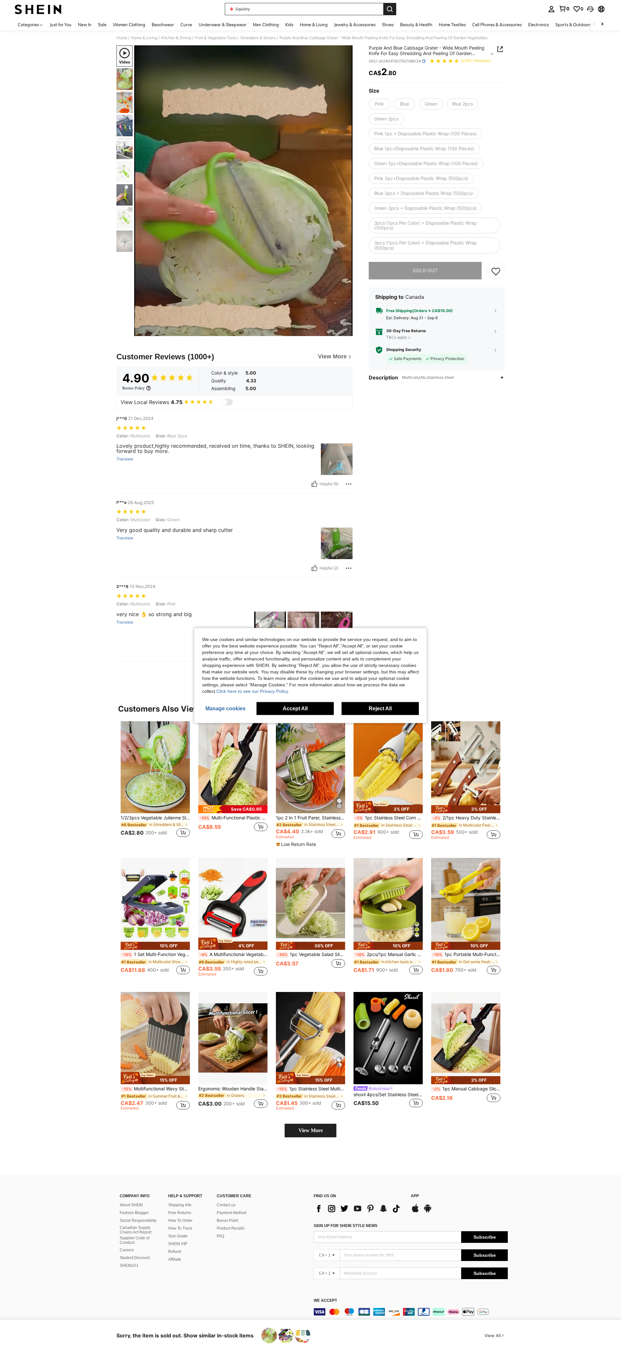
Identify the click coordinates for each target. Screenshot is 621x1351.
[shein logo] (38, 9)
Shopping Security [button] (403, 350)
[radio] (379, 103)
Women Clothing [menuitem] (129, 24)
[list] (359, 1208)
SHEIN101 (129, 1265)
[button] (590, 9)
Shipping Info (179, 1205)
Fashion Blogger (134, 1212)
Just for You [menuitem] (60, 24)
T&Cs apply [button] (396, 337)
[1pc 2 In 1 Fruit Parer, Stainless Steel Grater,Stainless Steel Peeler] (310, 767)
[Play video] (243, 190)
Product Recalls (231, 1228)
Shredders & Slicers (258, 38)
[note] (232, 809)
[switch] (227, 402)
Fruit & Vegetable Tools (215, 38)
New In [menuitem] (85, 24)
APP (415, 1196)
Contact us (226, 1205)
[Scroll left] (594, 24)
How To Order (180, 1220)
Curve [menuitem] (186, 24)
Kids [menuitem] (289, 24)
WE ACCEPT (325, 1301)
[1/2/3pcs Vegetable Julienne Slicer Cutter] (155, 767)
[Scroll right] (602, 24)
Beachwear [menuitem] (163, 24)
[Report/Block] (349, 484)
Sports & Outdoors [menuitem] (573, 24)
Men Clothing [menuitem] (266, 24)
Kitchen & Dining (176, 38)
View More (311, 1130)
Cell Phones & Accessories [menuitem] (497, 24)
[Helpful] (314, 484)
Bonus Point (227, 1220)
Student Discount (135, 1257)
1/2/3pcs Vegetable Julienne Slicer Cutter (155, 817)
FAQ (220, 1236)
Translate (124, 459)
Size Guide (178, 1236)
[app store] (415, 1211)
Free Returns (179, 1212)
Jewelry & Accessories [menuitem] (355, 24)
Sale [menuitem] (102, 24)
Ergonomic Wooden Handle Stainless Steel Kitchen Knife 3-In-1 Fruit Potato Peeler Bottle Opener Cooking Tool (232, 1088)
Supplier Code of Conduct (134, 1240)
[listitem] (155, 783)
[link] (564, 9)
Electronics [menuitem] (538, 24)
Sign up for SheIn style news (345, 1225)
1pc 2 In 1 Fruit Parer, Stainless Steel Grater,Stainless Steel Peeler (310, 817)
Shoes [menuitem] (388, 24)
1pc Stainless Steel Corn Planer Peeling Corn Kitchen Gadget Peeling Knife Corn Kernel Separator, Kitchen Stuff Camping (389, 817)
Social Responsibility (138, 1220)
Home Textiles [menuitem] (452, 24)
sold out (425, 271)
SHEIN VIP (177, 1244)
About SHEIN (131, 1205)
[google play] (427, 1211)
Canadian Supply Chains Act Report (135, 1229)
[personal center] (551, 9)
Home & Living (144, 38)
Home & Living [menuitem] (314, 24)
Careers (127, 1250)
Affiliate (174, 1259)
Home (121, 38)
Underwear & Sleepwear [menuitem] (222, 24)
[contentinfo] (411, 1312)
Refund (174, 1251)
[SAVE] (496, 271)
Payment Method (231, 1212)
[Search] (389, 9)
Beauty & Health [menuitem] (416, 24)
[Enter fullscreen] (345, 330)
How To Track (180, 1228)
